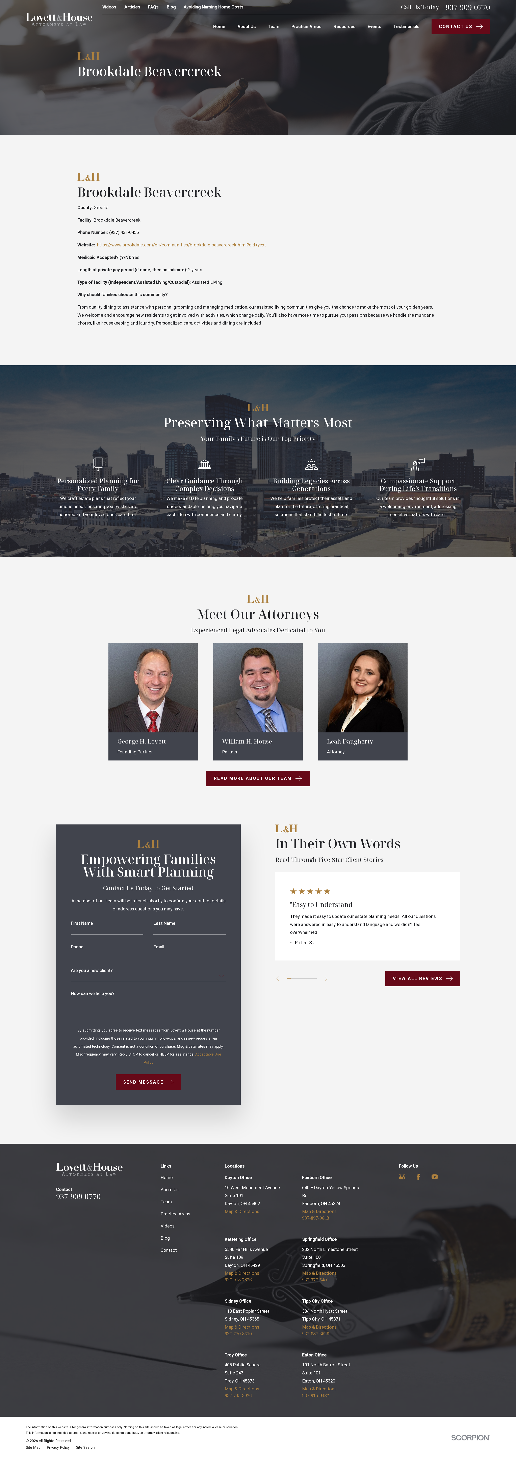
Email (158, 947)
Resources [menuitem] (345, 26)
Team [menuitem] (273, 26)
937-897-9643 (315, 1218)
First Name (82, 923)
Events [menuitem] (374, 26)
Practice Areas (175, 1213)
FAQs (153, 6)
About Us (170, 1189)
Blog (171, 6)
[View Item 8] (314, 978)
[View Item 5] (303, 978)
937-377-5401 (315, 1279)
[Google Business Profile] (402, 1177)
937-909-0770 (467, 7)
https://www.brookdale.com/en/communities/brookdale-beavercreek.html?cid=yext (181, 244)
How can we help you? (92, 993)
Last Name (164, 923)
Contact (169, 1250)
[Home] (59, 19)
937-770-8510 (238, 1333)
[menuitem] (33, 1447)
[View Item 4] (300, 978)
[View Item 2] (292, 978)
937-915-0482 (315, 1395)
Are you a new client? (92, 970)
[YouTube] (435, 1177)
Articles (132, 6)
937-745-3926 (238, 1395)
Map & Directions (242, 1211)
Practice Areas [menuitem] (306, 26)
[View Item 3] (296, 978)
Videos (109, 6)
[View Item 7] (311, 978)
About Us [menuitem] (246, 26)
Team (166, 1201)
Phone (77, 947)
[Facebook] (418, 1177)
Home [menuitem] (219, 26)
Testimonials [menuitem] (406, 26)
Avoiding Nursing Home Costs (213, 6)
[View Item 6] (307, 978)
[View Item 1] (289, 978)
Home (167, 1177)
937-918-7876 (238, 1279)
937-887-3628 (315, 1333)
